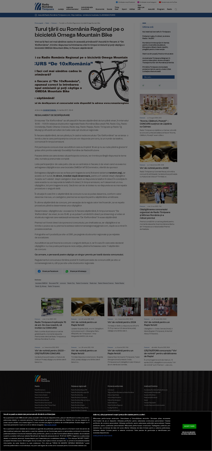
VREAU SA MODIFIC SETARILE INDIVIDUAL (188, 433)
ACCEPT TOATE (189, 426)
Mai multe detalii (50, 425)
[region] (106, 431)
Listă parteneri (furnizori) (102, 435)
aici (66, 438)
